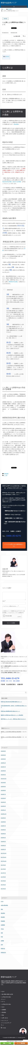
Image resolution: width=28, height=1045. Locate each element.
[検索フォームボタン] (25, 692)
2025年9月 (3, 755)
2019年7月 (3, 794)
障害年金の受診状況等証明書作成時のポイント (11, 701)
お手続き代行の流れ (6, 997)
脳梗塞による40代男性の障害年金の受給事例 (11, 731)
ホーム (3, 1001)
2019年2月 (3, 806)
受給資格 (16, 124)
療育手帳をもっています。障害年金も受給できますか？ (13, 719)
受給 (2, 909)
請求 (2, 944)
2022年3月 (3, 774)
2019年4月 (3, 802)
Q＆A (2, 901)
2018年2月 (3, 845)
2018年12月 (3, 814)
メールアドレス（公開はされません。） (10, 606)
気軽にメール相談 (7, 1043)
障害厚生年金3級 (13, 281)
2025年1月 (3, 762)
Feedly (4, 1027)
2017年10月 (3, 861)
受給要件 (3, 917)
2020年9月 (3, 786)
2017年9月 (3, 865)
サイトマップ (5, 1020)
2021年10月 (3, 778)
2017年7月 (3, 873)
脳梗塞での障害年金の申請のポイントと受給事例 (12, 715)
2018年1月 (3, 849)
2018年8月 (3, 821)
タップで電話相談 (21, 1043)
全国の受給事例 (4, 905)
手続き (2, 929)
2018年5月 (3, 833)
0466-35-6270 (13, 535)
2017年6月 (3, 877)
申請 (2, 936)
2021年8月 (3, 782)
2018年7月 (3, 825)
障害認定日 (3, 952)
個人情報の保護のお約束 (7, 994)
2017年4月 (3, 884)
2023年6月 (3, 770)
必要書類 (3, 925)
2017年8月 (3, 869)
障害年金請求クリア (9, 3)
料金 (3, 1015)
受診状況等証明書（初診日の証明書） (12, 181)
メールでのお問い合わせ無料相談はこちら (14, 545)
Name (3, 601)
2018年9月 (3, 818)
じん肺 (5, 475)
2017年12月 (3, 853)
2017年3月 (3, 888)
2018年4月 (3, 837)
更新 (2, 932)
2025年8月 (3, 759)
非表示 (7, 56)
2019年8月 (3, 790)
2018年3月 (3, 841)
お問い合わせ (5, 1017)
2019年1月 (3, 810)
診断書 (2, 940)
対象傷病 (6, 473)
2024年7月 (3, 766)
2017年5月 (3, 880)
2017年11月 (3, 857)
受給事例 (3, 913)
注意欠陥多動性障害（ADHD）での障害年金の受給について (14, 706)
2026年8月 (3, 751)
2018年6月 (3, 829)
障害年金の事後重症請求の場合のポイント (10, 711)
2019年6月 (3, 798)
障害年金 (3, 948)
